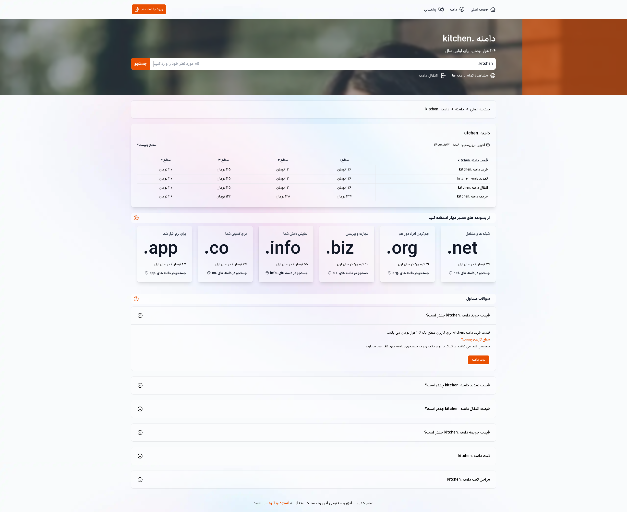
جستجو (140, 64)
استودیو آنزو (279, 503)
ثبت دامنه (478, 359)
